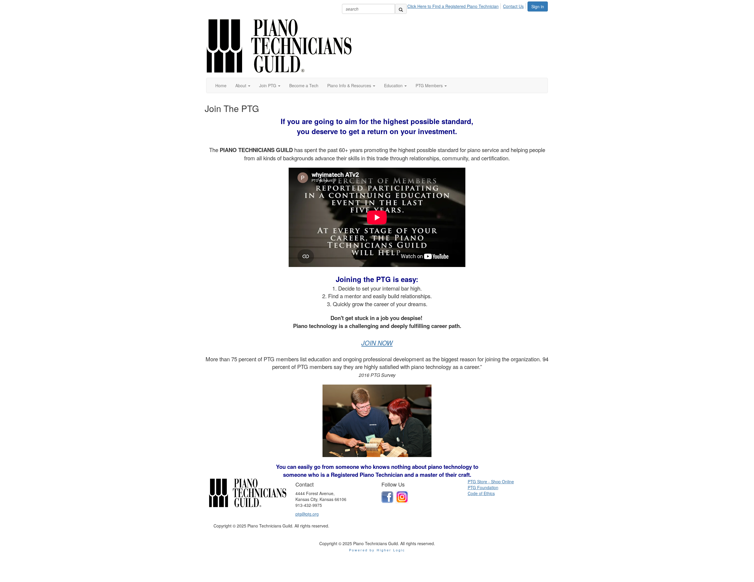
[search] (401, 9)
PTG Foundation (483, 487)
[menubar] (467, 5)
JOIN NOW (377, 342)
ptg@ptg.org (307, 514)
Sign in (537, 6)
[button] (243, 85)
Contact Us (513, 6)
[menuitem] (454, 5)
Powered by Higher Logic (377, 550)
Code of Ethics (481, 493)
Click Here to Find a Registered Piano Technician (453, 6)
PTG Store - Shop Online (491, 481)
